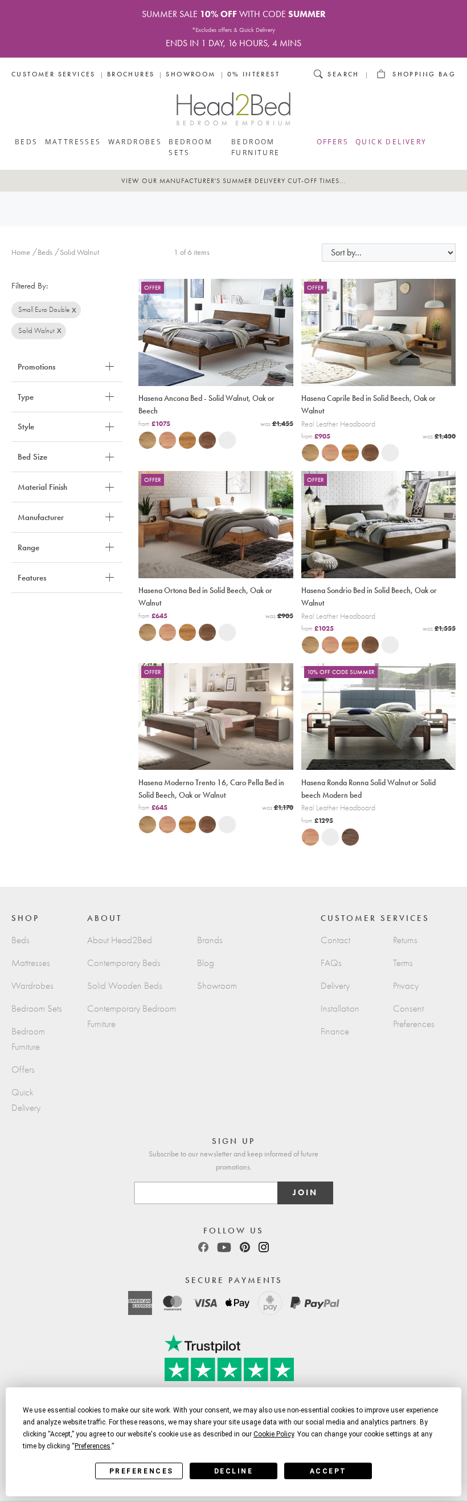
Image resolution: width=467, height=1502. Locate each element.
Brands (210, 940)
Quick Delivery (391, 141)
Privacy (406, 985)
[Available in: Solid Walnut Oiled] (203, 439)
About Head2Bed (119, 940)
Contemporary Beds (124, 962)
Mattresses (73, 141)
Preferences (141, 1471)
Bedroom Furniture (255, 147)
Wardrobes (135, 141)
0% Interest (253, 74)
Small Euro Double (43, 309)
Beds (26, 141)
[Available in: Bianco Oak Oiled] (144, 439)
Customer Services (53, 74)
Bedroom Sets (190, 147)
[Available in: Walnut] (346, 836)
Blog (205, 962)
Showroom (190, 74)
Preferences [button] (92, 1446)
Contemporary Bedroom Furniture (131, 1016)
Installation (340, 1008)
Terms (403, 962)
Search (343, 74)
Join (305, 1192)
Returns (405, 940)
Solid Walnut (36, 330)
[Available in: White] (223, 439)
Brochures (131, 74)
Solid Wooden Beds (124, 985)
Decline (233, 1471)
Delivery (335, 985)
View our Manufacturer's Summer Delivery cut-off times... (233, 181)
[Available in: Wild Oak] (183, 439)
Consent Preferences (414, 1016)
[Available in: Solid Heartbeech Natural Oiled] (164, 439)
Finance (335, 1031)
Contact (335, 940)
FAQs (331, 962)
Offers (333, 141)
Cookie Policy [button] (273, 1434)
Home (20, 252)
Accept (328, 1471)
